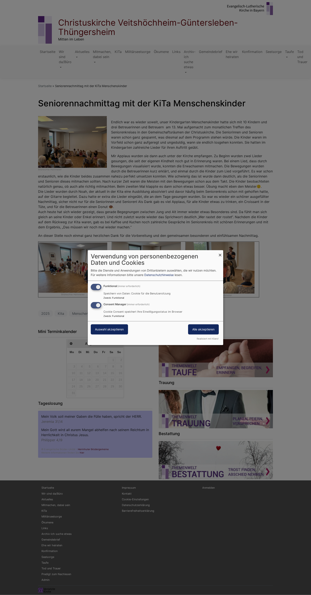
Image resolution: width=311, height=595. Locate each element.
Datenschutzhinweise (159, 275)
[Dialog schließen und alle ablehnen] (220, 252)
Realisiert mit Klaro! (208, 338)
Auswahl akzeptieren (109, 329)
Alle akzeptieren (203, 329)
